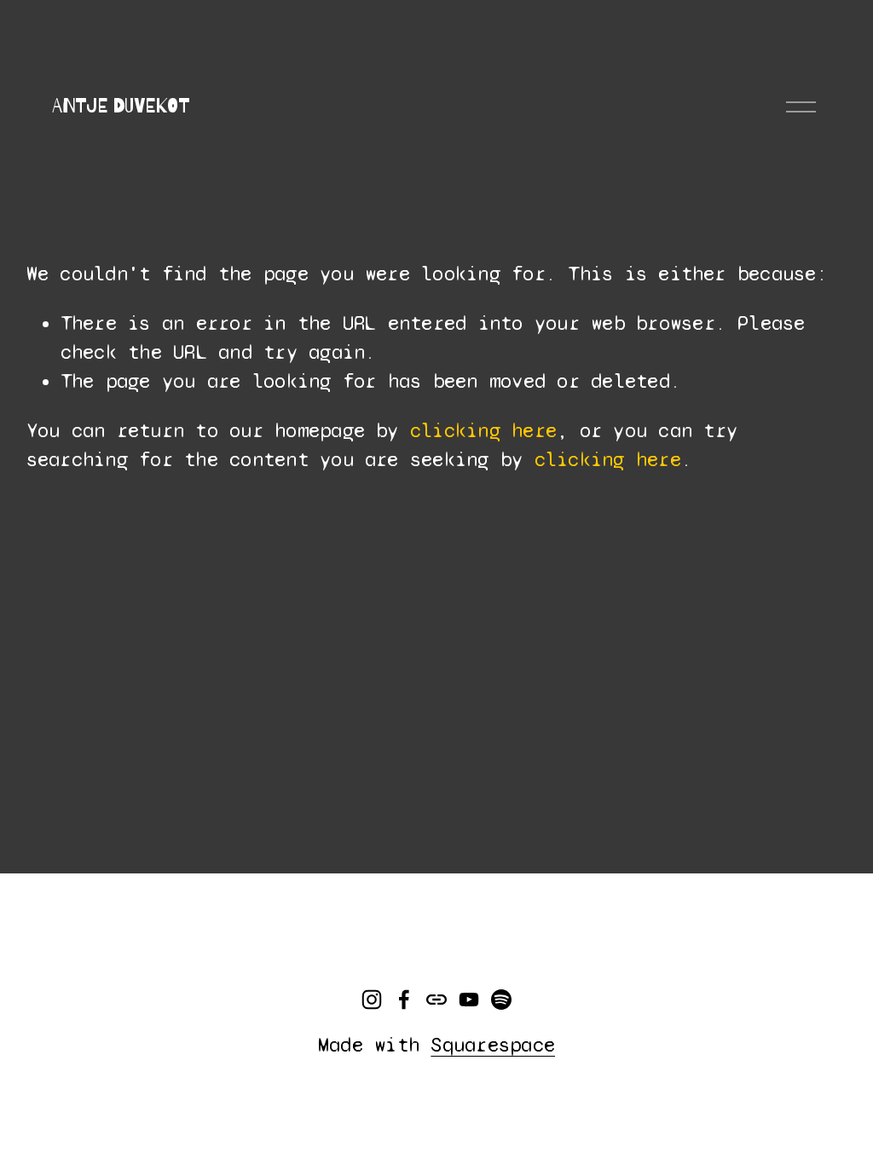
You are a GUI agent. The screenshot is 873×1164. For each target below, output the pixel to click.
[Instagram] (371, 999)
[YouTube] (469, 999)
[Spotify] (501, 999)
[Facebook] (404, 999)
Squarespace (493, 1045)
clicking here (483, 430)
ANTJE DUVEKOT (120, 106)
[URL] (436, 999)
